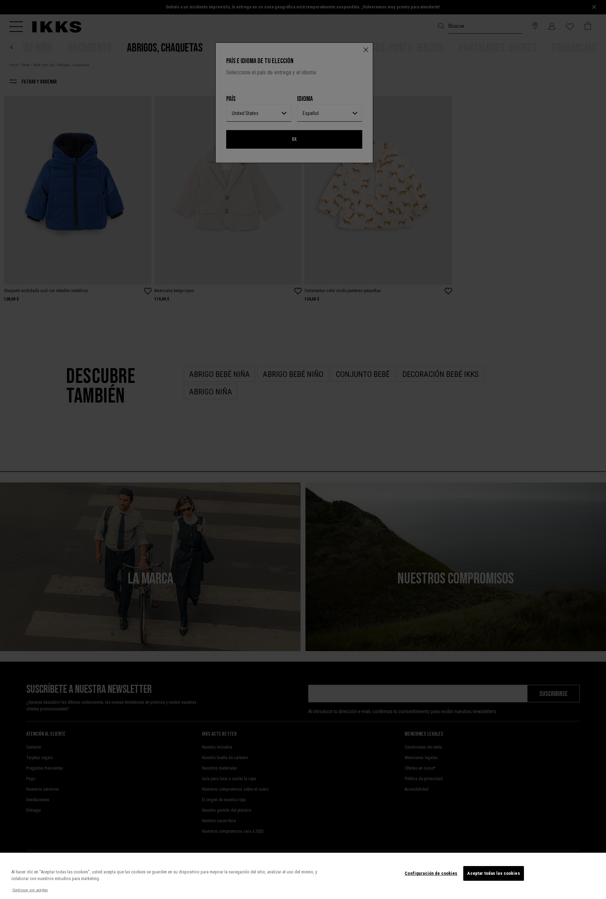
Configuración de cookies (431, 873)
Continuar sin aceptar (30, 890)
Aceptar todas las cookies (493, 873)
